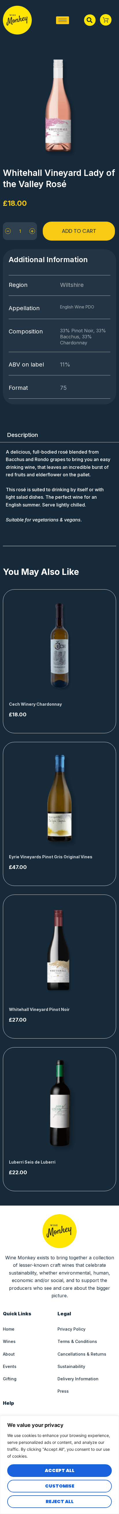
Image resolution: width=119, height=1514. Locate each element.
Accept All (60, 1470)
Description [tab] (22, 434)
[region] (59, 1465)
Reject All (60, 1501)
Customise (59, 1486)
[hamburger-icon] (62, 20)
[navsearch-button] (90, 20)
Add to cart (79, 231)
